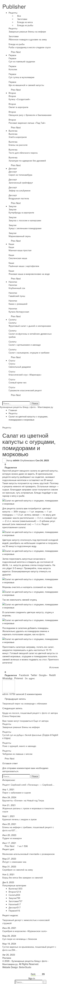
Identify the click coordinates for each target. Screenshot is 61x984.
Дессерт (13, 168)
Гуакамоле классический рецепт (25, 390)
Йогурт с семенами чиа (14, 861)
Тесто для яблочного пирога (23, 152)
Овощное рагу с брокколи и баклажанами (30, 114)
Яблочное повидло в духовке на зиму (28, 39)
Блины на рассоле (18, 144)
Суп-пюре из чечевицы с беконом (19, 938)
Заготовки (22, 18)
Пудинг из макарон (12, 838)
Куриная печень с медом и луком (19, 819)
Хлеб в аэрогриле (18, 136)
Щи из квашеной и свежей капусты (26, 85)
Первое (12, 55)
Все (19, 15)
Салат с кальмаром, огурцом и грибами (29, 352)
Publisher (14, 6)
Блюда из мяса (25, 22)
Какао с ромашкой (18, 303)
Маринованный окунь (20, 236)
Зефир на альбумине (19, 190)
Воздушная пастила (19, 198)
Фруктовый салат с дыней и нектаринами (30, 325)
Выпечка (13, 130)
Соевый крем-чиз (17, 382)
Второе (12, 92)
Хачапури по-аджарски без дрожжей (27, 160)
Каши (11, 243)
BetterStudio (25, 967)
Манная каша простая (20, 250)
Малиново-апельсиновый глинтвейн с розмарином (28, 853)
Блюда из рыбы (25, 25)
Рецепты (13, 12)
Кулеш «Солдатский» (19, 99)
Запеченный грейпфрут (21, 182)
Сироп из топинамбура (20, 174)
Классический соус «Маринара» (25, 374)
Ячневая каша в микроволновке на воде (29, 273)
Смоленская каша (18, 258)
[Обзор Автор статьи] (8, 685)
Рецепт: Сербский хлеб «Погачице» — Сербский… (28, 784)
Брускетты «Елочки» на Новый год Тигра (23, 800)
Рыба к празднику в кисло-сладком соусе (30, 47)
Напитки (13, 281)
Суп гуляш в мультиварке (21, 77)
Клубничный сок (17, 288)
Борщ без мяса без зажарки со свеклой (22, 877)
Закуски (12, 206)
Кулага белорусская (19, 311)
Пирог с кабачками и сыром (16, 792)
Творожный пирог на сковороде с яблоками (24, 703)
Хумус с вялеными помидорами (25, 228)
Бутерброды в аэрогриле (21, 212)
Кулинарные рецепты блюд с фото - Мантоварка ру (26, 407)
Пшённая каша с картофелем (24, 266)
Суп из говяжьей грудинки (22, 61)
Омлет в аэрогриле (18, 107)
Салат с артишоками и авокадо (25, 344)
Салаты (12, 319)
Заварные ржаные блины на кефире (27, 31)
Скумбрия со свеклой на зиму (17, 869)
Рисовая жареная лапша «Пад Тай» (27, 122)
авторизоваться (10, 771)
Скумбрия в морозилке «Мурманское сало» (24, 931)
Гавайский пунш (17, 295)
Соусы (12, 360)
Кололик (13, 69)
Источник (54, 667)
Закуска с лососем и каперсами (25, 220)
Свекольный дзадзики (20, 366)
